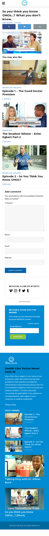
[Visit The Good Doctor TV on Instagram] (15, 291)
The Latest (17, 88)
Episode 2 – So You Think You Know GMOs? (22, 178)
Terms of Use (10, 405)
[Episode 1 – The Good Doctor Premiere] (13, 419)
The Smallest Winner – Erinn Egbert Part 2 (21, 135)
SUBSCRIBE (17, 337)
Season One (7, 88)
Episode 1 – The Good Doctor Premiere (22, 92)
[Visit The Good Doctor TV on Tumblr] (28, 291)
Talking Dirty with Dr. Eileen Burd (22, 481)
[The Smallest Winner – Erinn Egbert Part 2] (13, 432)
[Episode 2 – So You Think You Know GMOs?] (13, 446)
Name (7, 235)
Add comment (7, 23)
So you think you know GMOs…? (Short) (19, 514)
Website (8, 258)
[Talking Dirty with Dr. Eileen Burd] (24, 466)
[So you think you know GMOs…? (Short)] (24, 499)
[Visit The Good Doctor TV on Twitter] (23, 291)
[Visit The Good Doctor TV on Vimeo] (11, 291)
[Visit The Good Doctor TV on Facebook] (20, 291)
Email (7, 246)
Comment (9, 203)
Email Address (16, 326)
